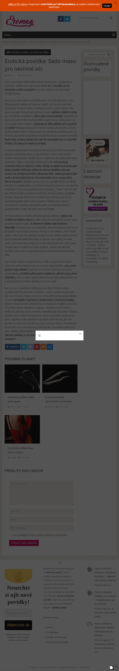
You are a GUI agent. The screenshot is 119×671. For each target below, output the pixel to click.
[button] (114, 668)
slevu (24, 4)
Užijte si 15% (14, 4)
